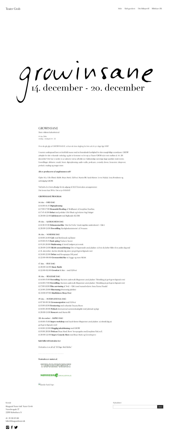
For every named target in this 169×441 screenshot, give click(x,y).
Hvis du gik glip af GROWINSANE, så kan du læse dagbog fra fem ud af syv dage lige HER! (74, 146)
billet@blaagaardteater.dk (15, 421)
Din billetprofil (143, 8)
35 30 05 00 (14, 418)
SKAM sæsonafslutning (60, 247)
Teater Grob (13, 8)
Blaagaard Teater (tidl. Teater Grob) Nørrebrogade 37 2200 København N (19, 409)
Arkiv (120, 8)
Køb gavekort (130, 8)
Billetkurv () (157, 8)
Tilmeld (160, 406)
